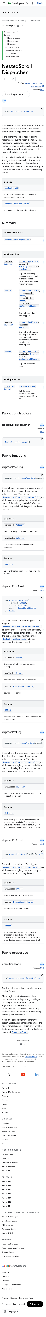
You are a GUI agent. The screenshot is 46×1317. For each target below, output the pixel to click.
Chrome (5, 1276)
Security (5, 1096)
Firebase (5, 1281)
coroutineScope (27, 386)
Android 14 (6, 1194)
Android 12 (6, 1202)
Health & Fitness (8, 1131)
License (13, 1298)
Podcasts (5, 1112)
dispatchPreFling (28, 322)
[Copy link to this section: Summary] (18, 223)
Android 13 (6, 1198)
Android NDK (7, 1233)
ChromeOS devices (10, 1162)
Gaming (5, 1123)
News (4, 1104)
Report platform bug (10, 1244)
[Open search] (27, 3)
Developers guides (9, 1221)
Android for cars (8, 1167)
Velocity (8, 264)
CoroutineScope (9, 387)
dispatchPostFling (28, 261)
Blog (4, 1108)
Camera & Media (9, 1135)
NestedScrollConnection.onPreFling (21, 762)
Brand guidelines (26, 1298)
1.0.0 (42, 90)
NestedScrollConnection (17, 203)
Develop (23, 21)
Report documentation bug (13, 1248)
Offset (8, 290)
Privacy (5, 1139)
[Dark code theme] (42, 108)
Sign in (40, 3)
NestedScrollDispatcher (22, 111)
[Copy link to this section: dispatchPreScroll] (25, 840)
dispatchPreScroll (28, 351)
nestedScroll (11, 188)
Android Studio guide (10, 1217)
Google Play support (10, 1252)
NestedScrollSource (29, 306)
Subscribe (35, 1304)
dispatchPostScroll (29, 290)
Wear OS (5, 1158)
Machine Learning (9, 1127)
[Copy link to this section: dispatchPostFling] (25, 467)
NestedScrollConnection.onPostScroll (22, 627)
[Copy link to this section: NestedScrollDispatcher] (4, 428)
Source (5, 1100)
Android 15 (6, 1190)
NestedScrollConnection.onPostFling (21, 497)
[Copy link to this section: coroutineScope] (23, 964)
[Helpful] (18, 26)
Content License (31, 1057)
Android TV (6, 1171)
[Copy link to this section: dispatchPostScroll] (26, 586)
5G (3, 1143)
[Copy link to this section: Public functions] (29, 455)
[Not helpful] (22, 26)
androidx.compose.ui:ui (34, 83)
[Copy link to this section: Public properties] (31, 952)
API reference (11, 13)
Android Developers (9, 21)
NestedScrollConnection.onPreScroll (21, 867)
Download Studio (9, 1229)
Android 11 (6, 1206)
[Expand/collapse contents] (16, 31)
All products (7, 1289)
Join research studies (10, 1256)
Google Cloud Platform (11, 1285)
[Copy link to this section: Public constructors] (34, 413)
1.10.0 (41, 590)
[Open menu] (4, 3)
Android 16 (6, 1185)
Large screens (7, 1154)
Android (5, 1088)
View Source (36, 87)
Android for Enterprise (11, 1092)
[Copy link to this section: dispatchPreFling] (24, 732)
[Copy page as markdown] (13, 79)
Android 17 (6, 1181)
